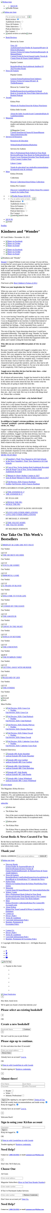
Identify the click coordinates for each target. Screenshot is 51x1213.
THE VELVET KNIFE (15, 525)
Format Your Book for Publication (31, 155)
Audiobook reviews (13, 22)
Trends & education (17, 167)
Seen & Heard (36, 91)
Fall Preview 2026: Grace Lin (17, 712)
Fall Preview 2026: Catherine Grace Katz (21, 746)
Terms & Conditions (13, 918)
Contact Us (10, 930)
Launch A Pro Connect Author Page (29, 158)
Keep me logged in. (8, 1105)
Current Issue (15, 132)
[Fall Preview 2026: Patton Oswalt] (19, 733)
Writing (13, 145)
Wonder (4, 262)
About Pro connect (42, 190)
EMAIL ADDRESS (8, 856)
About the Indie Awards (19, 114)
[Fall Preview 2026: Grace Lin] (18, 708)
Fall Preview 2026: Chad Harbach (18, 721)
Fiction (22, 48)
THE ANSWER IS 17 (14, 494)
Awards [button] (9, 98)
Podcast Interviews (13, 29)
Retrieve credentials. (23, 1069)
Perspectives (20, 91)
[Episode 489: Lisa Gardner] (17, 760)
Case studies (29, 167)
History (19, 54)
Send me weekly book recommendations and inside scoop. (23, 1102)
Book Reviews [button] (11, 37)
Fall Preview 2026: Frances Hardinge (26, 484)
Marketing (33, 145)
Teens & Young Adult (24, 58)
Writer (8, 1093)
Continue (27, 1029)
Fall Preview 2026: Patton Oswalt (18, 737)
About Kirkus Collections (34, 182)
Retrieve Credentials (31, 1195)
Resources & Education (19, 141)
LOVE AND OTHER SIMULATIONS (21, 515)
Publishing (25, 145)
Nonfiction (34, 52)
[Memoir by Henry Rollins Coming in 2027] (23, 476)
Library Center (15, 163)
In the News (26, 93)
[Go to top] (6, 961)
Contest (22, 909)
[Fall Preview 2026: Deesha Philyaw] (20, 725)
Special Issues (25, 132)
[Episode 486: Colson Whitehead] (19, 778)
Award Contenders (35, 114)
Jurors (44, 106)
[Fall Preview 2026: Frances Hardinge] (21, 482)
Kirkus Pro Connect (34, 903)
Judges (21, 116)
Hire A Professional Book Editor (22, 153)
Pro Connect (11, 31)
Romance (21, 50)
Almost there (6, 1053)
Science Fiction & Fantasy (20, 52)
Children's (36, 58)
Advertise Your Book (36, 157)
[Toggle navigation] (2, 12)
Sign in (4, 1100)
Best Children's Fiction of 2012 (25, 283)
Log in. (23, 1057)
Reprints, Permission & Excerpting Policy (14, 923)
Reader (9, 1091)
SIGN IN (13, 6)
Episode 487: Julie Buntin (21, 774)
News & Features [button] (12, 71)
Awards (28, 91)
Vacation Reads (20, 69)
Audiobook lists (32, 66)
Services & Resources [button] (14, 137)
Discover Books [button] (12, 864)
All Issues (34, 132)
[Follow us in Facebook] (6, 951)
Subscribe (23, 135)
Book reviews (11, 19)
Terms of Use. (39, 1100)
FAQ (26, 909)
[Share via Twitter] (13, 243)
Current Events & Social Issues (22, 56)
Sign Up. (25, 1199)
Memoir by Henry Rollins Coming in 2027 (33, 478)
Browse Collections (17, 182)
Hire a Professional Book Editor (18, 894)
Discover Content (17, 190)
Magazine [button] (9, 118)
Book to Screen (16, 93)
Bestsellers (14, 66)
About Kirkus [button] (11, 907)
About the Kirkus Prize (33, 106)
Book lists (22, 66)
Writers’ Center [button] (11, 892)
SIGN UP (43, 856)
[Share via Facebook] (14, 241)
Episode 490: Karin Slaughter (23, 756)
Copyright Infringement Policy (17, 920)
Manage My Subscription (32, 890)
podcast (9, 756)
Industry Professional (14, 1096)
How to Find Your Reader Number (32, 1182)
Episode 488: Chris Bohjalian (23, 768)
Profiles (13, 91)
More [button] (8, 172)
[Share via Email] (12, 246)
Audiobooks (15, 48)
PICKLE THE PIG (13, 504)
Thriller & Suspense (32, 48)
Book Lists (18, 877)
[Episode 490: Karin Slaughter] (18, 754)
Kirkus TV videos (28, 879)
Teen (32, 79)
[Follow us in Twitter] (6, 953)
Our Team (15, 909)
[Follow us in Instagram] (6, 955)
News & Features (12, 24)
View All (13, 46)
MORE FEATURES (9, 455)
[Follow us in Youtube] (7, 957)
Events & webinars (25, 169)
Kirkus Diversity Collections (16, 903)
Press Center (33, 909)
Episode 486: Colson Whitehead (24, 781)
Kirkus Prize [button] (10, 881)
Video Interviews (12, 27)
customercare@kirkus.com (35, 1155)
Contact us (10, 914)
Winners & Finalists (17, 106)
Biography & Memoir (28, 871)
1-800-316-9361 (14, 1155)
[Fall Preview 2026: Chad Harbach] (19, 716)
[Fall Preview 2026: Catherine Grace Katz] (22, 741)
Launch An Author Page (19, 192)
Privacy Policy (11, 916)
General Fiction (16, 79)
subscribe (4, 803)
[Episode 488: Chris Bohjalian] (18, 766)
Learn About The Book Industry (27, 899)
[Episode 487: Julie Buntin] (16, 772)
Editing (18, 145)
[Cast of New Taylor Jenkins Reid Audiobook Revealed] (27, 467)
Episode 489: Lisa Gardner (22, 762)
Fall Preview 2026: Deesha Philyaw (19, 729)
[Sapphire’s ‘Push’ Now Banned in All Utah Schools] (26, 459)
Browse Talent (29, 190)
